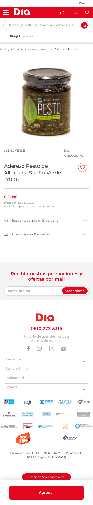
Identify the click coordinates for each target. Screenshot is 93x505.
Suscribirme (75, 291)
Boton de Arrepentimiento (46, 477)
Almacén (17, 49)
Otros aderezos (67, 49)
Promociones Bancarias (30, 234)
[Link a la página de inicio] (3, 49)
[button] (46, 493)
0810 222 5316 (46, 328)
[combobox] (46, 25)
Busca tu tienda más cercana (35, 220)
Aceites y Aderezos (40, 49)
